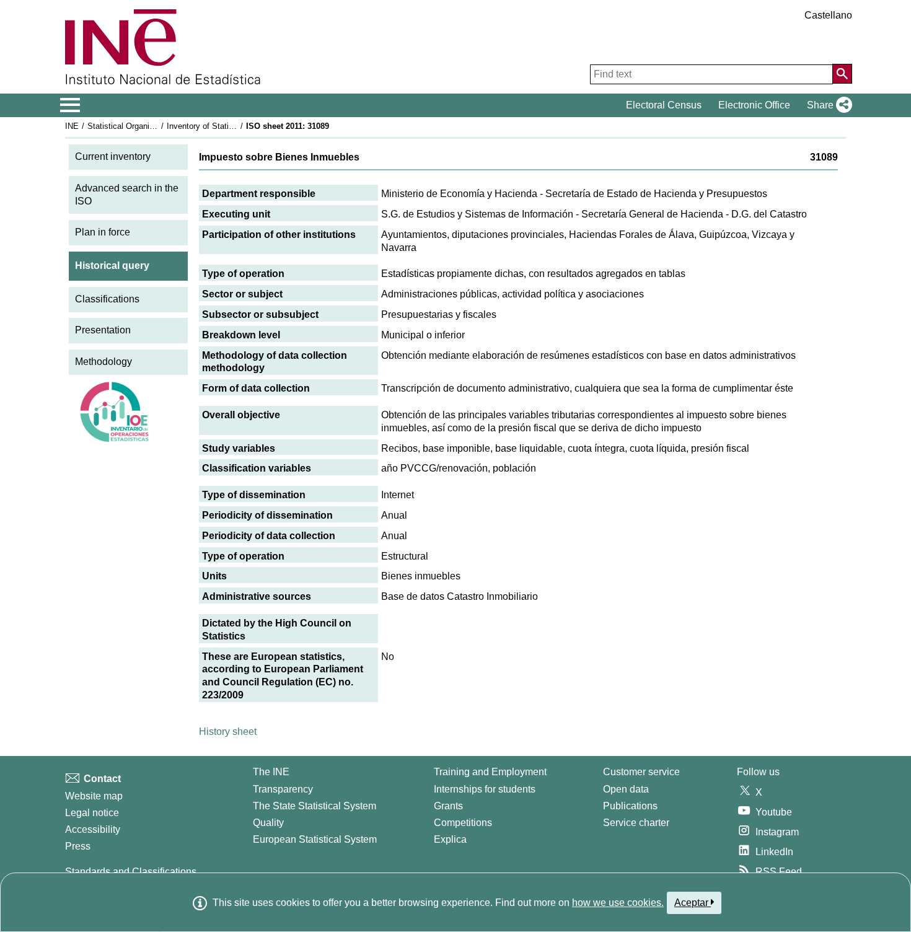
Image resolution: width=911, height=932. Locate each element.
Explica (450, 839)
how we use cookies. (618, 902)
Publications (630, 806)
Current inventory (113, 156)
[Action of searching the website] (842, 74)
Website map (94, 796)
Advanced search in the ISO (126, 194)
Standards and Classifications (130, 871)
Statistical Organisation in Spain (145, 126)
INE (72, 126)
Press (77, 846)
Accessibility (92, 829)
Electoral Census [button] (664, 105)
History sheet (228, 731)
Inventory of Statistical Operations (228, 126)
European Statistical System (315, 839)
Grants (448, 806)
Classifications (107, 299)
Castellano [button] (828, 15)
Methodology (103, 361)
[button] (827, 105)
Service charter (636, 822)
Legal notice (92, 812)
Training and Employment (490, 772)
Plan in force (102, 232)
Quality (268, 822)
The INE (271, 772)
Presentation (103, 330)
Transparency (283, 789)
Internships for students (484, 789)
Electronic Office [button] (754, 105)
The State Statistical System (314, 806)
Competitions (463, 822)
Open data (626, 789)
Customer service (641, 772)
